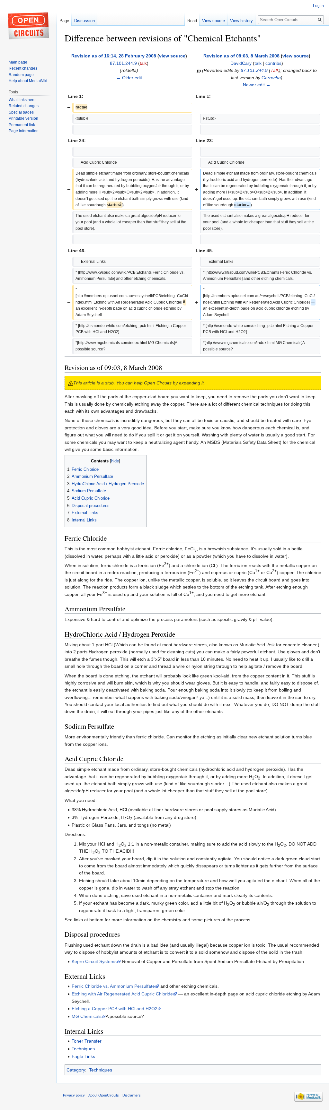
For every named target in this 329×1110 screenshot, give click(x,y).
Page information (24, 131)
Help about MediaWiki (28, 81)
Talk (275, 70)
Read (192, 20)
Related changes (24, 106)
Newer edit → (257, 84)
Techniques (83, 1048)
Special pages (21, 112)
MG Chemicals (87, 1016)
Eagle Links (83, 1056)
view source (172, 55)
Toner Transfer (87, 1041)
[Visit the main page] (28, 25)
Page (64, 20)
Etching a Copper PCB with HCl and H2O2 (114, 1008)
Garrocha (271, 77)
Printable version (23, 118)
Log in (318, 6)
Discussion (84, 20)
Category (76, 1069)
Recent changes (23, 68)
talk (143, 63)
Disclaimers (131, 1095)
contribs (273, 63)
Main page (18, 62)
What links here (22, 100)
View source (213, 20)
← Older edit (129, 77)
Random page (21, 75)
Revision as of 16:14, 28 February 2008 (113, 55)
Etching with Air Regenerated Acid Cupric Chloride (122, 993)
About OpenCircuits (103, 1095)
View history (241, 20)
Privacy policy (74, 1095)
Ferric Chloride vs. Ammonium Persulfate (113, 986)
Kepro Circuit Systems (94, 961)
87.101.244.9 (254, 70)
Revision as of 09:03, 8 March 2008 (241, 55)
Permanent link (22, 125)
